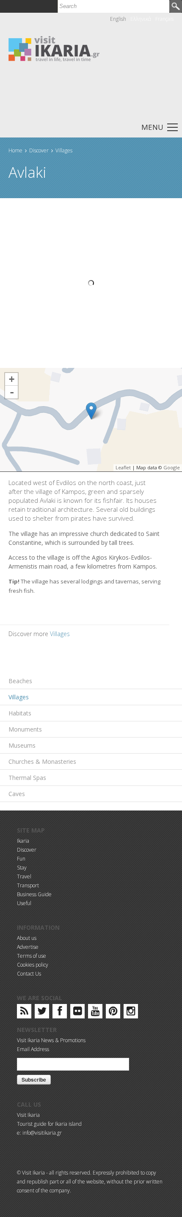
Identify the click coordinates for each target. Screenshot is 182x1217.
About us (26, 938)
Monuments (25, 729)
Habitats (19, 713)
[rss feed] (24, 1012)
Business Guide (34, 894)
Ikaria (23, 840)
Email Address (33, 1049)
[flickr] (77, 1012)
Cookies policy (32, 964)
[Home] (53, 48)
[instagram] (131, 1012)
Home (15, 150)
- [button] (12, 392)
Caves (16, 794)
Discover (39, 150)
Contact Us (29, 973)
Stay (22, 867)
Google (171, 467)
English (118, 18)
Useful (24, 903)
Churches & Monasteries (42, 761)
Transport (28, 885)
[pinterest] (113, 1012)
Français (164, 18)
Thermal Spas (27, 778)
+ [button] (11, 379)
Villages (63, 150)
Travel (24, 876)
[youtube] (95, 1012)
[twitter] (42, 1012)
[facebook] (60, 1012)
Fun (21, 858)
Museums (22, 745)
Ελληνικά (140, 18)
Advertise (28, 947)
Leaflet (123, 467)
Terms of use (31, 955)
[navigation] (91, 126)
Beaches (20, 681)
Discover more (29, 634)
